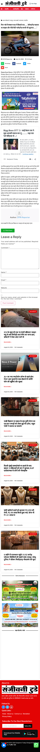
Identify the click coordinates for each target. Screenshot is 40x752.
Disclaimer (26, 714)
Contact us (18, 714)
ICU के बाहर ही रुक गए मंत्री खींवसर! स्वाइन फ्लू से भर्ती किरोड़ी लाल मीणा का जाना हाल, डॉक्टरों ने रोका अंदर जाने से (20, 334)
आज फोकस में (6, 20)
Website (4, 288)
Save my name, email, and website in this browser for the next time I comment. (19, 298)
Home (4, 714)
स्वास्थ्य (27, 9)
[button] (6, 63)
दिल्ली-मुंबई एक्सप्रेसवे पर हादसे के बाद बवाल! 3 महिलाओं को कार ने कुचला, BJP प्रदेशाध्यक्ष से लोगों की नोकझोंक (19, 468)
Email (3, 280)
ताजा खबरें (15, 20)
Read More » (7, 342)
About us (10, 714)
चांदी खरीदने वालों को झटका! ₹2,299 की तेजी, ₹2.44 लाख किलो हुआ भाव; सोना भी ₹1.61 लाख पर (19, 512)
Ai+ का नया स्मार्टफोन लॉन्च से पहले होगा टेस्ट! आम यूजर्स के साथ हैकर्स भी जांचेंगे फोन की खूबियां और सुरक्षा (18, 379)
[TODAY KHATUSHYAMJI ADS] (20, 626)
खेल (22, 9)
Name (4, 272)
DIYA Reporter (23, 217)
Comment (5, 247)
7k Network (29, 745)
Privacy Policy (7, 716)
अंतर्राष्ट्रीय (16, 9)
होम (2, 9)
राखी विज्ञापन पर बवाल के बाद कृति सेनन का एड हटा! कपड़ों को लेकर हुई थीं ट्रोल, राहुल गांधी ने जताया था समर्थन (19, 423)
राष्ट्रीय (7, 9)
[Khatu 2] (20, 110)
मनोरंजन (33, 9)
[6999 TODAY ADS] (20, 600)
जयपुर (11, 20)
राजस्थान (21, 20)
